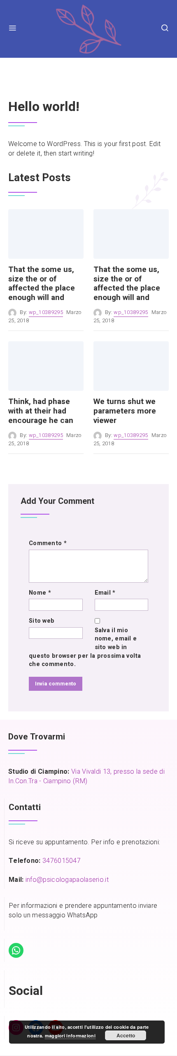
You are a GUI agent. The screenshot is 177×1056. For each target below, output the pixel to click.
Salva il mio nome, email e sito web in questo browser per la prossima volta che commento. (85, 647)
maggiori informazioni (70, 1035)
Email (105, 593)
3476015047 (61, 861)
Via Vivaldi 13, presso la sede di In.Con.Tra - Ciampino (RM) (86, 776)
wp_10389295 (46, 312)
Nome (40, 593)
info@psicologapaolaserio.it (67, 880)
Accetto (125, 1035)
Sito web (41, 621)
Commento (48, 543)
